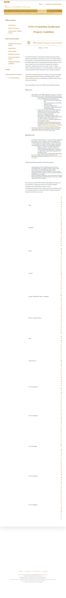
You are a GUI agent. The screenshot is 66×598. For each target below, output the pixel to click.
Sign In (41, 4)
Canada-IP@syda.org (61, 273)
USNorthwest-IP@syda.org (61, 386)
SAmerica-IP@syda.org (61, 361)
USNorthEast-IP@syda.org (61, 476)
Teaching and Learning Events (14, 44)
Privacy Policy (36, 574)
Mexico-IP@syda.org (61, 318)
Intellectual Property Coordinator (39, 130)
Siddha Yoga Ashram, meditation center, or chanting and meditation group (50, 125)
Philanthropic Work (13, 54)
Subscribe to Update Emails (53, 4)
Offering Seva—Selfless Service (15, 32)
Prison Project (12, 51)
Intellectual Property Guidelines (14, 62)
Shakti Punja (12, 48)
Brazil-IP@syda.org (61, 251)
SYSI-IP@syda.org (61, 338)
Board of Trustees (13, 28)
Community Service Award (13, 58)
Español (40, 43)
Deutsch (59, 43)
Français (53, 43)
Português (46, 43)
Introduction (12, 25)
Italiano (41, 48)
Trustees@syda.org (13, 78)
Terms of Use (28, 574)
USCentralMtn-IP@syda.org (61, 446)
